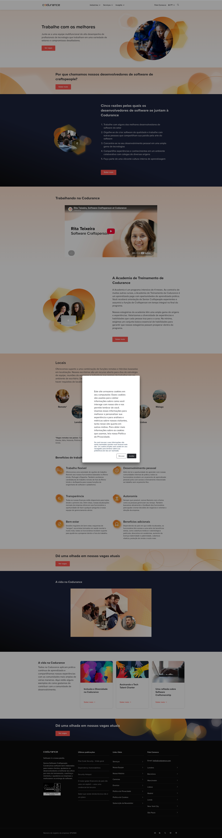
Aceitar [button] (131, 456)
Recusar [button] (122, 456)
